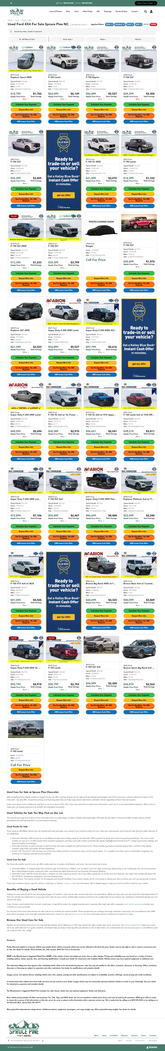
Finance (124, 1036)
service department (133, 925)
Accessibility (153, 1041)
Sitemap (129, 1041)
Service (134, 1036)
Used (76, 11)
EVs (98, 11)
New (68, 11)
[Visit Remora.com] (151, 1048)
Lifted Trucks (87, 11)
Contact (135, 11)
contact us (68, 883)
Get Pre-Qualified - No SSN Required (26, 115)
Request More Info (26, 110)
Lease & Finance (56, 11)
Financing (107, 11)
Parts (143, 1036)
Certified (114, 1036)
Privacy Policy (140, 1041)
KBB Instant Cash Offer (26, 121)
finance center (77, 914)
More (25, 99)
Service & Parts (121, 11)
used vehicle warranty (133, 904)
